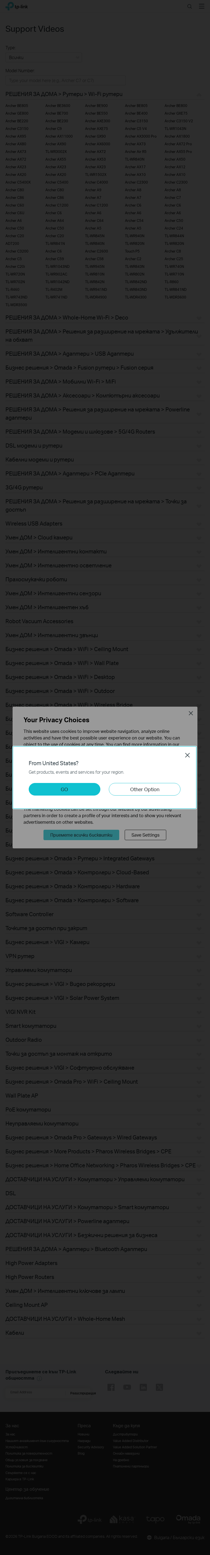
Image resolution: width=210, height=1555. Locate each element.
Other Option (144, 789)
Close (187, 755)
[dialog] (105, 777)
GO (64, 789)
